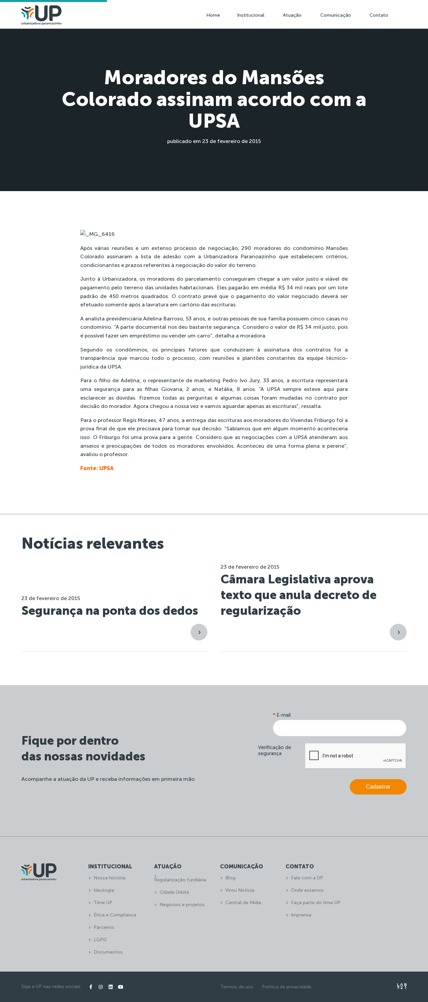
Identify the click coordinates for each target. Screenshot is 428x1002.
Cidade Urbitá (174, 892)
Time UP (103, 902)
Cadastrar (378, 786)
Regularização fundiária (180, 880)
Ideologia (104, 890)
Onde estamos (307, 890)
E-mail (282, 715)
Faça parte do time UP (315, 902)
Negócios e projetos (182, 904)
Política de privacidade (286, 987)
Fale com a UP (307, 878)
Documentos (108, 952)
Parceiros (104, 927)
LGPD (100, 940)
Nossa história (109, 878)
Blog (230, 878)
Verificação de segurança (274, 750)
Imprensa (301, 915)
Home (213, 15)
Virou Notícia (239, 890)
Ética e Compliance (115, 915)
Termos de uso (236, 987)
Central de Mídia (243, 902)
